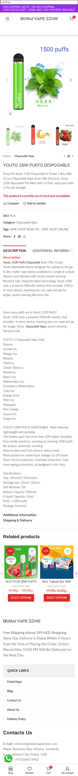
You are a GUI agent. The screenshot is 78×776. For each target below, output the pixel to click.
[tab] (14, 250)
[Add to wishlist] (32, 551)
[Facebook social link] (14, 236)
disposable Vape (36, 326)
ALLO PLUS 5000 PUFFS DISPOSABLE (21, 583)
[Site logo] (39, 18)
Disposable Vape (24, 156)
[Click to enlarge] (10, 114)
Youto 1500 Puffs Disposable (21, 262)
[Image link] (22, 621)
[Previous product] (64, 156)
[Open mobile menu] (7, 19)
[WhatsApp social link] (24, 236)
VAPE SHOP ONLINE (55, 229)
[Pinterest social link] (19, 236)
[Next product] (73, 156)
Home (7, 156)
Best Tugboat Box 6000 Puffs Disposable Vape (56, 583)
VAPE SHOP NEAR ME (24, 229)
